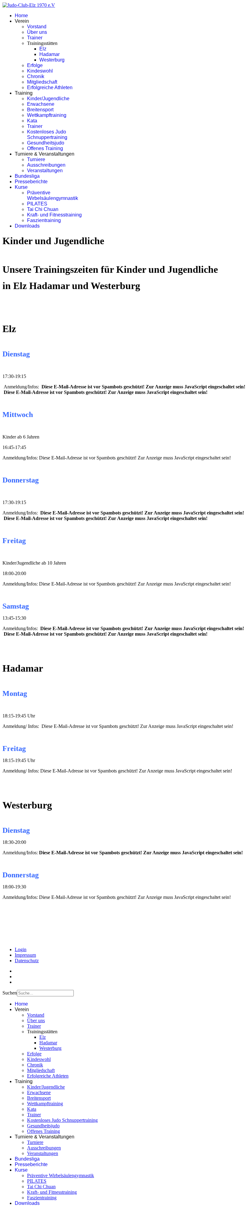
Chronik (35, 76)
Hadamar (49, 54)
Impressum (25, 955)
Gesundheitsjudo (45, 142)
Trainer (34, 37)
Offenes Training (45, 148)
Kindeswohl (40, 70)
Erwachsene (40, 104)
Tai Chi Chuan (42, 209)
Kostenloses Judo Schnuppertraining (47, 134)
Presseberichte (31, 181)
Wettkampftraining (46, 115)
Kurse (21, 187)
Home (21, 15)
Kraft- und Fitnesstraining (54, 214)
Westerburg (52, 59)
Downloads (27, 225)
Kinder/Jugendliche (48, 98)
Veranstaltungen (45, 170)
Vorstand (36, 26)
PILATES (37, 203)
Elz (42, 48)
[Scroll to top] (4, 1213)
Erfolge (35, 65)
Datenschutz (27, 960)
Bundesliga (27, 176)
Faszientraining (44, 220)
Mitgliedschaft (42, 82)
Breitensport (40, 109)
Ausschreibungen (46, 165)
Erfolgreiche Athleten (50, 87)
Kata (32, 120)
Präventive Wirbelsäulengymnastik (52, 195)
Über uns (37, 32)
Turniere (36, 159)
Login (20, 949)
